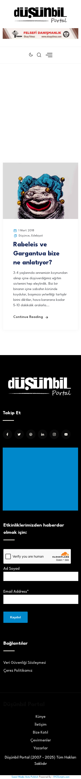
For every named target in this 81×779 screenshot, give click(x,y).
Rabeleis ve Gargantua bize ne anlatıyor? (36, 254)
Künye (40, 717)
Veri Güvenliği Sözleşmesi (24, 663)
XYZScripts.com (61, 777)
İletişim (41, 725)
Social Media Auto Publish (24, 777)
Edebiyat (37, 235)
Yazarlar (41, 748)
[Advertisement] (40, 106)
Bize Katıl (40, 732)
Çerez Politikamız (17, 671)
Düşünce (24, 235)
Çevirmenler (40, 740)
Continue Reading (28, 317)
